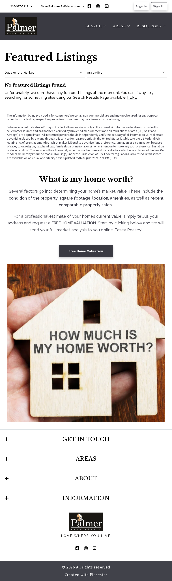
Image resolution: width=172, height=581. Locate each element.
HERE (132, 97)
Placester (98, 574)
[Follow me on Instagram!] (98, 6)
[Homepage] (21, 26)
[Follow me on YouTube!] (107, 6)
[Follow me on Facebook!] (89, 6)
